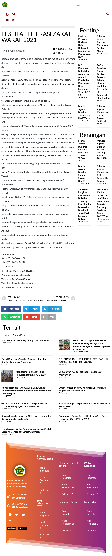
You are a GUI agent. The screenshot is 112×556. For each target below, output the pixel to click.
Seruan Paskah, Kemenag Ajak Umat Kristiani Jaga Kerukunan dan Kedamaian (26, 417)
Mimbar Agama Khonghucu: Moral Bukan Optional (103, 113)
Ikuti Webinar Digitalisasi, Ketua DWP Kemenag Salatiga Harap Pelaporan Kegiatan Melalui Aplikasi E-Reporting (91, 345)
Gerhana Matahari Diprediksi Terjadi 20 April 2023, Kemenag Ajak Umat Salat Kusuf (24, 405)
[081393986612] (8, 505)
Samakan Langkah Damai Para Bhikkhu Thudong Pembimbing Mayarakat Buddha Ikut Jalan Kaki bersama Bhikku (84, 204)
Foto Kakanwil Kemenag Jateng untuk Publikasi (25, 340)
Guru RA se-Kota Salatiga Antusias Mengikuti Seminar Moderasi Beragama (24, 360)
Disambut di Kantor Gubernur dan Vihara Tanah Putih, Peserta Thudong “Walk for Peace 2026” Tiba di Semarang (103, 204)
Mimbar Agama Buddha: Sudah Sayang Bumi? (82, 173)
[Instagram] (14, 20)
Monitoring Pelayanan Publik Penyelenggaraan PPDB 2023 (31, 373)
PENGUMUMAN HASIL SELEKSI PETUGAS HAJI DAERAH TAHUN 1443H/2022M (84, 360)
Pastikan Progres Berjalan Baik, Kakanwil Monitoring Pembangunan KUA (85, 46)
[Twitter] (14, 14)
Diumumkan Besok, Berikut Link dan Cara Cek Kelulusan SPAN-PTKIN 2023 (82, 417)
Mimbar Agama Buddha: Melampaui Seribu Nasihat (102, 43)
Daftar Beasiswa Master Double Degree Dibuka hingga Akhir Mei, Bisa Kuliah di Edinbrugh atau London (103, 81)
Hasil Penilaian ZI (44, 480)
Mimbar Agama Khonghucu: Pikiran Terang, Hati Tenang (103, 173)
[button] (78, 4)
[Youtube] (7, 20)
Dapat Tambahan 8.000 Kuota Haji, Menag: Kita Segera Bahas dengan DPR (82, 389)
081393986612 (19, 503)
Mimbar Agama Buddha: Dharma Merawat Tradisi (83, 148)
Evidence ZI (44, 491)
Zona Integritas (44, 469)
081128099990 (20, 494)
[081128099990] (8, 496)
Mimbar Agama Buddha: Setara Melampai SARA (102, 148)
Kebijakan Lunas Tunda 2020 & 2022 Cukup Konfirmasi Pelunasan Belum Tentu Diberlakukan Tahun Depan (26, 390)
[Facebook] (7, 14)
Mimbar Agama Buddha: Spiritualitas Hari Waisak (84, 112)
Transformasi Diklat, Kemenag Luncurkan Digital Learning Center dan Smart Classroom (26, 430)
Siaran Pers (19, 335)
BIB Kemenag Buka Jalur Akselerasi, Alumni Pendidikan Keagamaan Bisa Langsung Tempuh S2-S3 (84, 80)
